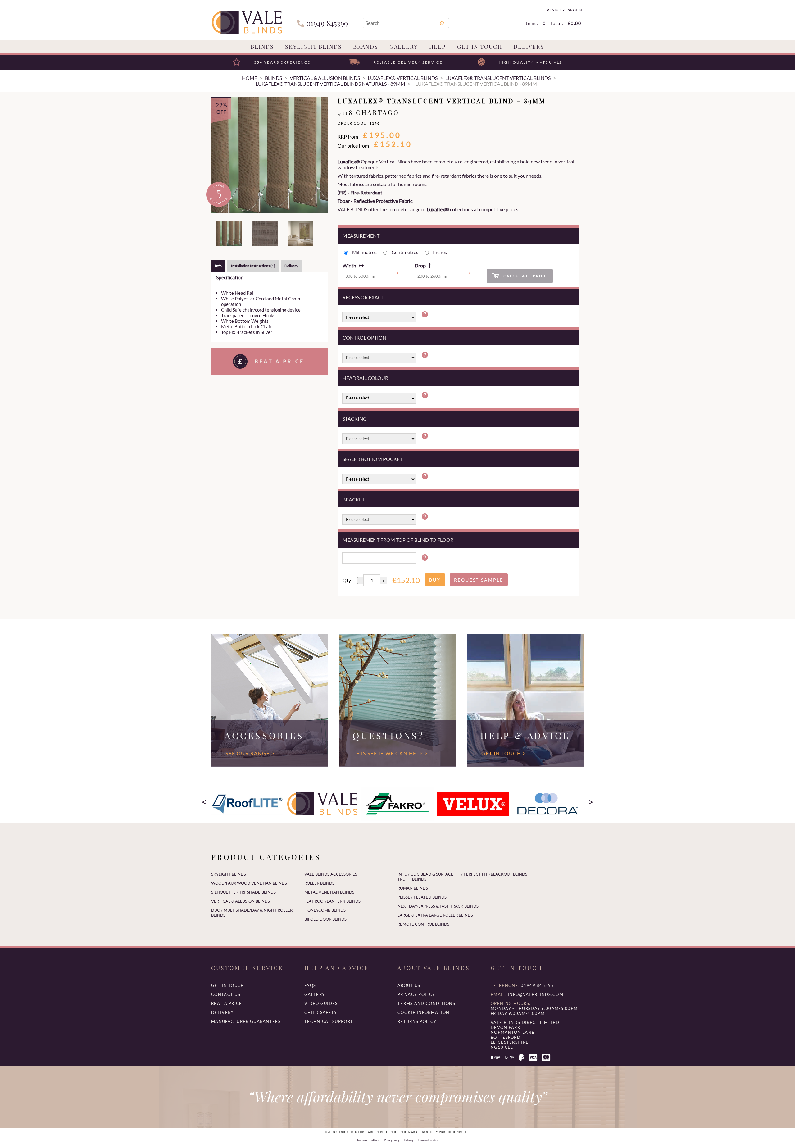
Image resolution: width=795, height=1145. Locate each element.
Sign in (575, 10)
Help (437, 46)
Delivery (528, 46)
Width (349, 265)
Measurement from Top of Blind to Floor (398, 540)
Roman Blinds (413, 888)
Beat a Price (226, 1003)
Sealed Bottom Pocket (372, 459)
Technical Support (328, 1021)
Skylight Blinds (313, 46)
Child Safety (320, 1012)
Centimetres (405, 252)
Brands (365, 46)
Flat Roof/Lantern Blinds (332, 901)
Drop (420, 265)
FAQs (310, 985)
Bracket (354, 499)
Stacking (355, 419)
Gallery (403, 46)
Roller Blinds (319, 883)
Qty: (347, 580)
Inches (440, 252)
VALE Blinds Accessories (330, 874)
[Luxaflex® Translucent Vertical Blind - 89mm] (269, 155)
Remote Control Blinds (423, 924)
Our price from (353, 145)
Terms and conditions (426, 1003)
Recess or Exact (363, 297)
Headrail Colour (365, 378)
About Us (409, 985)
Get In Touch (479, 46)
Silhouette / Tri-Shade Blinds (243, 892)
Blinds (262, 46)
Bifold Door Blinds (325, 919)
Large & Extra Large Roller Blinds (435, 915)
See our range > (249, 753)
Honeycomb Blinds (325, 910)
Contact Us (225, 994)
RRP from (348, 136)
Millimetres (364, 252)
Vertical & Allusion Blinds (240, 901)
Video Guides (321, 1003)
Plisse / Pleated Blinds (422, 897)
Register (556, 10)
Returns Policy (417, 1021)
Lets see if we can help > (390, 753)
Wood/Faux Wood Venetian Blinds (249, 883)
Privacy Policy (416, 994)
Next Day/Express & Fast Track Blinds (438, 906)
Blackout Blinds (509, 874)
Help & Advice (525, 735)
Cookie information (423, 1012)
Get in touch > (503, 753)
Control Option (364, 337)
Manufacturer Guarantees (246, 1021)
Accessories (264, 735)
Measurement (361, 236)
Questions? (388, 735)
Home (249, 78)
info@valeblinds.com (535, 994)
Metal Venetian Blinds (329, 892)
